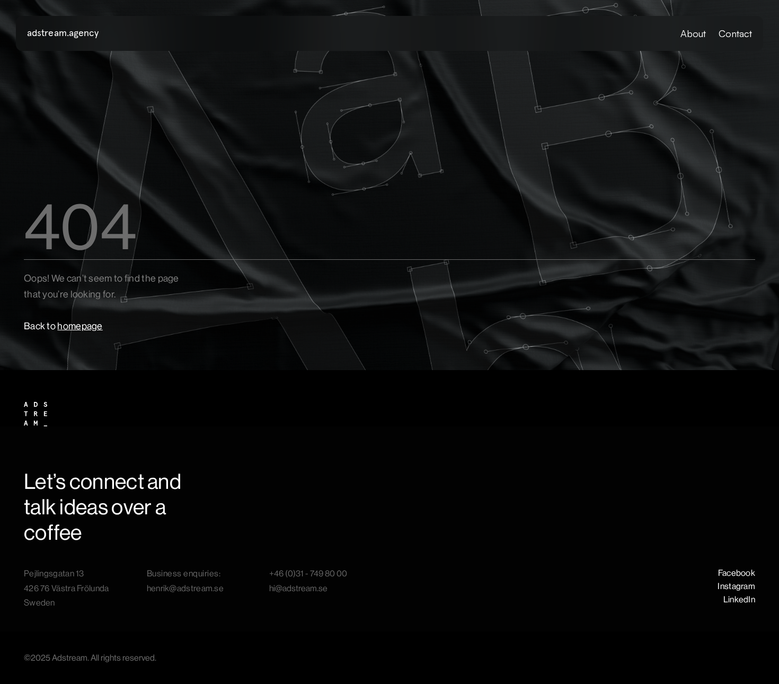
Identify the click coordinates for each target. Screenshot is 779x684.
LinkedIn (739, 599)
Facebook (736, 573)
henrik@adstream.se (185, 588)
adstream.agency (63, 33)
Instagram (736, 586)
